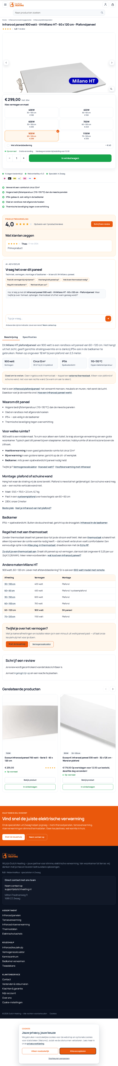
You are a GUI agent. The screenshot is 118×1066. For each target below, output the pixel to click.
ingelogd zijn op (22, 673)
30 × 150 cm (9, 597)
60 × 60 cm (9, 590)
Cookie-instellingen (12, 1002)
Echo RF (84, 545)
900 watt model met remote (89, 570)
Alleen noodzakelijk (40, 1051)
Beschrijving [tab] (11, 337)
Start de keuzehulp (17, 644)
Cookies (53, 1013)
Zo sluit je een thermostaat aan (19, 551)
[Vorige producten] (106, 689)
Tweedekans (8, 965)
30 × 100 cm (9, 584)
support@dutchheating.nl (18, 889)
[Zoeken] (102, 12)
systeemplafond (27, 496)
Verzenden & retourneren (15, 984)
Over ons (7, 997)
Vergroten (111, 88)
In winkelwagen (70, 158)
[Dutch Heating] (17, 4)
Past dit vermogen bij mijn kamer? (20, 279)
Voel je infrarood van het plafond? (33, 508)
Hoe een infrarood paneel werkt (55, 392)
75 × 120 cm (9, 616)
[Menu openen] (5, 5)
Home (4, 20)
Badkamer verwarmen (13, 961)
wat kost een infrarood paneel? (64, 555)
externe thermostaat (79, 375)
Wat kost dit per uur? (39, 284)
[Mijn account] (105, 5)
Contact (6, 979)
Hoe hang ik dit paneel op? (48, 279)
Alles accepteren (78, 1051)
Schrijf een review (102, 224)
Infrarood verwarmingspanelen (20, 20)
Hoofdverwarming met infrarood (73, 466)
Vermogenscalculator (25, 466)
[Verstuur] (108, 318)
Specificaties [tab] (30, 337)
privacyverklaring (35, 1043)
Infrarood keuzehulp (12, 947)
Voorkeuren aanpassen (59, 1058)
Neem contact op (49, 325)
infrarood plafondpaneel (27, 388)
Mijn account (9, 993)
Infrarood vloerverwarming (16, 924)
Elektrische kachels (12, 933)
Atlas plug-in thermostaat (41, 545)
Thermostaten (9, 929)
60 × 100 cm (10, 603)
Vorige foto (6, 62)
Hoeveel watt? (46, 466)
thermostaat (94, 537)
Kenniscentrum (10, 956)
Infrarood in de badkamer (93, 522)
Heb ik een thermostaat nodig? (75, 279)
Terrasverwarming (11, 919)
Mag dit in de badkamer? (17, 284)
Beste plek (8, 508)
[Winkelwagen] (113, 5)
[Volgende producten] (113, 689)
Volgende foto (111, 62)
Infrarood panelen (11, 915)
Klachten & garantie (12, 988)
